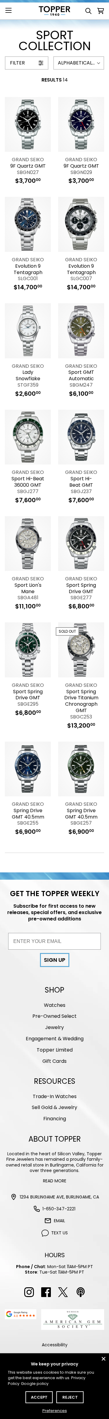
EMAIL (59, 1221)
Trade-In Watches (55, 1096)
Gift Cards (54, 1061)
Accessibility (55, 1345)
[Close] (104, 1359)
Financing (54, 1118)
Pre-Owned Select (54, 1016)
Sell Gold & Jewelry (54, 1107)
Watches (54, 1005)
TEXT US (59, 1233)
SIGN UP (54, 960)
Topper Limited (55, 1049)
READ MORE (54, 1181)
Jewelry (54, 1027)
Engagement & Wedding (55, 1038)
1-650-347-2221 (58, 1209)
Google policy (34, 1383)
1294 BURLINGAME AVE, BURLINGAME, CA (59, 1197)
